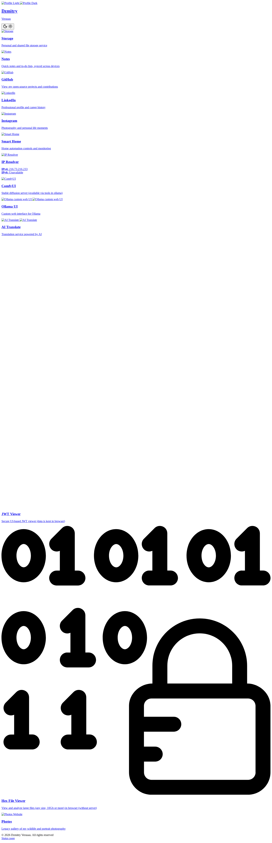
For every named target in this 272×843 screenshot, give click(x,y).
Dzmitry (9, 11)
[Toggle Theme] (7, 26)
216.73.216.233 (18, 169)
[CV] (19, 3)
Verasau (6, 18)
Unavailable (16, 172)
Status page (8, 838)
